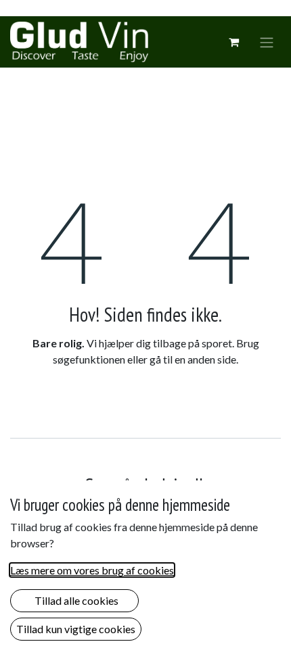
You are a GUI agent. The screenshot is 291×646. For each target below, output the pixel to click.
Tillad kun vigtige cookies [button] (75, 628)
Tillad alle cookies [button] (74, 600)
